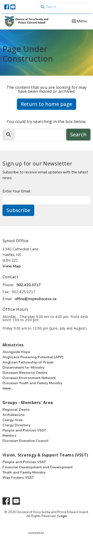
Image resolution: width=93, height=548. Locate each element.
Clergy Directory (16, 425)
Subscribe (18, 210)
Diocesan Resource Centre (24, 372)
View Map (11, 266)
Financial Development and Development (37, 467)
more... (7, 388)
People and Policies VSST (24, 430)
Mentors (9, 435)
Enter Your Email (16, 191)
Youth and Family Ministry (24, 472)
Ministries (13, 345)
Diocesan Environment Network (29, 378)
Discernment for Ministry (23, 367)
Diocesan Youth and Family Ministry (32, 383)
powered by (44, 537)
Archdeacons (13, 414)
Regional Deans (16, 409)
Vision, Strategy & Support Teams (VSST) (45, 455)
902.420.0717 (28, 285)
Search (78, 134)
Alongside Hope (16, 352)
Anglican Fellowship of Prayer (28, 362)
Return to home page (46, 104)
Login (63, 516)
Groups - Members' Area (27, 402)
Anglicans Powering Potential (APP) (32, 357)
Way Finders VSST (18, 477)
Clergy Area (12, 420)
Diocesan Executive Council (25, 440)
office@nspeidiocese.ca (36, 298)
